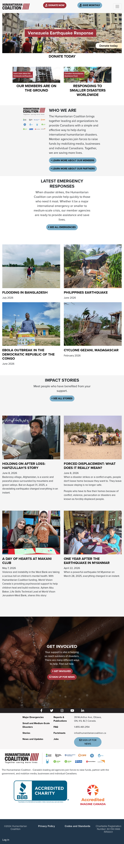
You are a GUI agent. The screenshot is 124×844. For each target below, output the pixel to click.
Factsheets (59, 733)
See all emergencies (62, 227)
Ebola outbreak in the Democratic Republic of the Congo (28, 354)
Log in (5, 839)
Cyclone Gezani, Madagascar (91, 350)
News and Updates (33, 739)
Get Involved (62, 671)
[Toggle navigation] (117, 6)
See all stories (62, 398)
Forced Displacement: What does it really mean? (90, 466)
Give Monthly (91, 5)
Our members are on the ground (36, 88)
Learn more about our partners (73, 168)
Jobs (56, 739)
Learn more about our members (73, 160)
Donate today (62, 56)
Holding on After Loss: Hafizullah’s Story (23, 466)
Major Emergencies (33, 717)
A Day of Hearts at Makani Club (27, 561)
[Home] (16, 6)
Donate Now (56, 5)
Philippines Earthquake (86, 292)
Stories (26, 733)
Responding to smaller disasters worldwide (88, 90)
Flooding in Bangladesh (25, 292)
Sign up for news (89, 742)
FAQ (56, 726)
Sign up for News (63, 677)
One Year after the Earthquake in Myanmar (87, 561)
